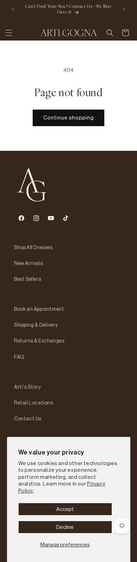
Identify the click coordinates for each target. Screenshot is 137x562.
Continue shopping (68, 118)
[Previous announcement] (13, 9)
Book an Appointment (39, 309)
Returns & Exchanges (39, 341)
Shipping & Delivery (36, 325)
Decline (65, 527)
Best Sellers (27, 279)
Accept (65, 509)
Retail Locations (33, 403)
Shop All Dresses (33, 247)
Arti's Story (27, 387)
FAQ (19, 357)
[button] (9, 33)
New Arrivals (28, 263)
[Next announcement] (124, 9)
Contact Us (27, 418)
